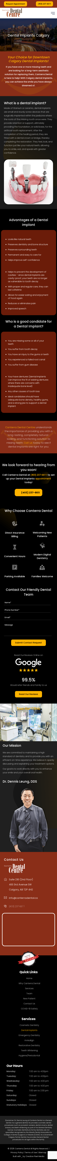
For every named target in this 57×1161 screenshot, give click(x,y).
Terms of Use (31, 1152)
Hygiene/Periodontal (29, 1055)
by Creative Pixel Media (33, 1156)
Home (29, 978)
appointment (43, 478)
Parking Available (15, 576)
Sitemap (42, 1152)
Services (29, 988)
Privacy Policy (17, 1152)
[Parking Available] (14, 567)
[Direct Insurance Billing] (14, 523)
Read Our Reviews (28, 694)
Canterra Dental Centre (20, 427)
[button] (53, 13)
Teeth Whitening (29, 1050)
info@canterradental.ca (23, 898)
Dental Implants (29, 1030)
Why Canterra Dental (29, 983)
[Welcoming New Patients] (42, 523)
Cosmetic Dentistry (29, 1025)
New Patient (29, 998)
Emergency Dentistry (29, 1035)
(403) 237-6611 (44, 4)
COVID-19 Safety (29, 1008)
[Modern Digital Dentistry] (42, 545)
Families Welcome (42, 576)
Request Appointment (15, 4)
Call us (28, 443)
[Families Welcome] (42, 567)
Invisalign (29, 1040)
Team (29, 993)
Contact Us (29, 1003)
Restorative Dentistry (29, 1045)
